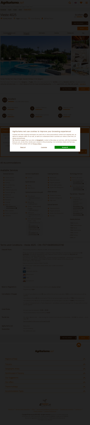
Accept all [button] (65, 147)
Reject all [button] (22, 147)
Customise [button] (44, 147)
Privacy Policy (37, 144)
